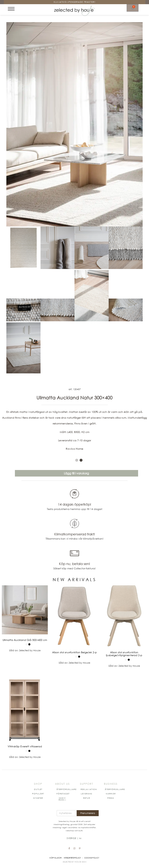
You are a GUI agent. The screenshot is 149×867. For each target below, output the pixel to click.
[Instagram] (74, 848)
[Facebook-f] (69, 848)
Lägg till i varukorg (76, 473)
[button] (38, 789)
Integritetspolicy (72, 858)
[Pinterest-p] (80, 848)
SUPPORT (86, 783)
